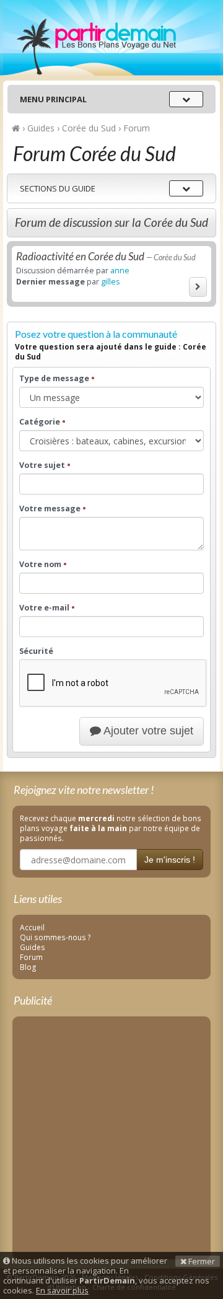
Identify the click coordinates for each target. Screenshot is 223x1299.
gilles (110, 281)
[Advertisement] (111, 1135)
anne (119, 270)
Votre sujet (45, 465)
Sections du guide (57, 188)
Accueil (32, 927)
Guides (32, 947)
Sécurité (36, 651)
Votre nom (43, 565)
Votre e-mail (47, 608)
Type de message (57, 379)
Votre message (52, 509)
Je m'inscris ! (169, 860)
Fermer (200, 1261)
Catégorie (42, 422)
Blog (28, 967)
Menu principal (53, 99)
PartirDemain (111, 38)
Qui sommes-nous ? (55, 937)
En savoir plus (62, 1290)
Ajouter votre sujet (147, 730)
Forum (31, 957)
